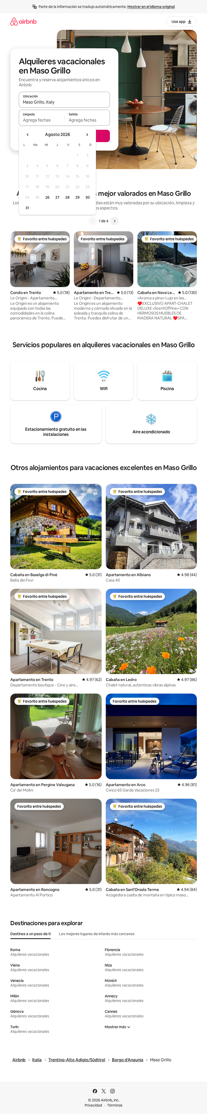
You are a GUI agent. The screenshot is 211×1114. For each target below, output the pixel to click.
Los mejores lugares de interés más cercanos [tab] (97, 934)
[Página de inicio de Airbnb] (23, 21)
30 (87, 197)
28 (67, 197)
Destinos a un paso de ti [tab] (30, 934)
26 (47, 197)
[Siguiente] (114, 221)
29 (77, 197)
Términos (114, 1105)
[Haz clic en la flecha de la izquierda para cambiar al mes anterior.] (27, 134)
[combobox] (64, 102)
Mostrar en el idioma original (151, 6)
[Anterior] (93, 221)
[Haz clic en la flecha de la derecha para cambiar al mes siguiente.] (87, 134)
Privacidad (93, 1105)
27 (57, 197)
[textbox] (41, 120)
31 (27, 208)
